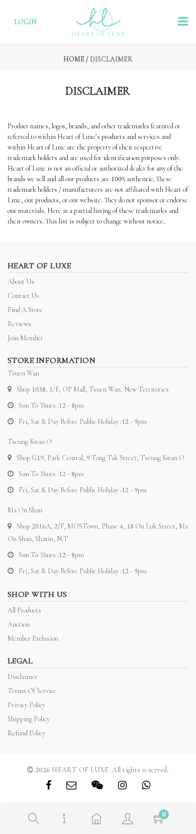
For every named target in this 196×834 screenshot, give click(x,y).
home (73, 59)
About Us (21, 281)
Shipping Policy (29, 719)
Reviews (19, 324)
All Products (24, 610)
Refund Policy (26, 733)
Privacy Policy (26, 705)
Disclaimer (23, 676)
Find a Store (25, 310)
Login (25, 22)
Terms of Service (32, 691)
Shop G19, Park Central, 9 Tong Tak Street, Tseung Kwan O (100, 457)
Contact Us (23, 295)
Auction (19, 624)
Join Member (25, 338)
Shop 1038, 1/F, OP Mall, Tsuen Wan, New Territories (93, 389)
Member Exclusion (33, 638)
